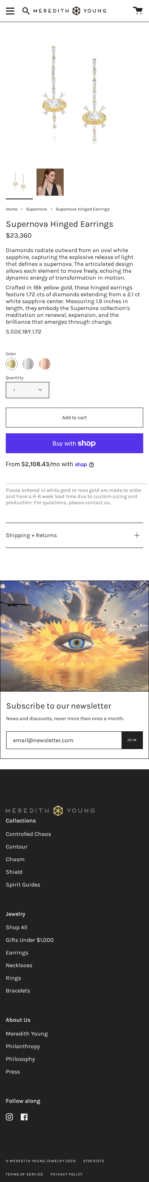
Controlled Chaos (28, 833)
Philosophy (20, 1058)
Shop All (16, 927)
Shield (14, 871)
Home (11, 209)
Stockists (94, 1161)
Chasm (15, 859)
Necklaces (19, 965)
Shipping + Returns (31, 535)
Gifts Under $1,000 (30, 939)
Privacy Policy (66, 1174)
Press (13, 1071)
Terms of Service (24, 1174)
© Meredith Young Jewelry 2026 (41, 1161)
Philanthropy (23, 1046)
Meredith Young (27, 1033)
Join (132, 740)
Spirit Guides (23, 884)
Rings (13, 977)
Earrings (17, 952)
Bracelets (18, 990)
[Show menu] (11, 10)
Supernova (36, 209)
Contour (16, 846)
